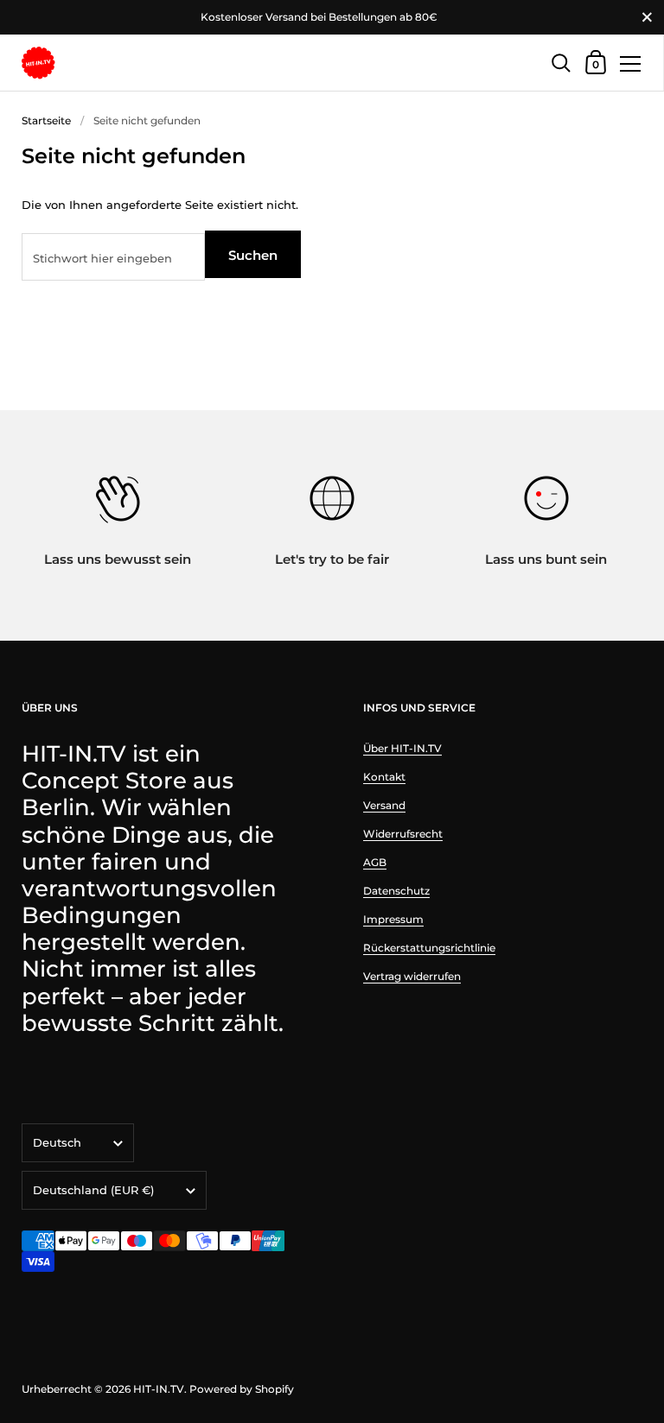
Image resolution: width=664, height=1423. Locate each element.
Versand (384, 805)
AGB (374, 862)
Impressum (393, 919)
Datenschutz (396, 890)
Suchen (253, 255)
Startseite (46, 120)
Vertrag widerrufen (412, 976)
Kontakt (384, 776)
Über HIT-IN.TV (402, 748)
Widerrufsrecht (403, 833)
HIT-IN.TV (158, 1388)
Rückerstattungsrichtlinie (429, 947)
